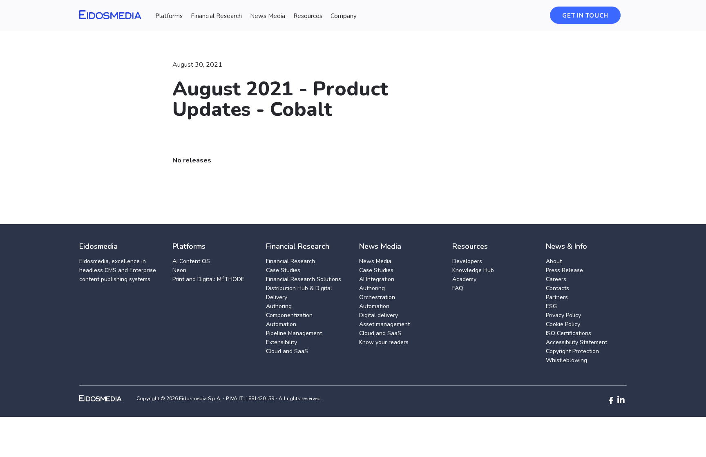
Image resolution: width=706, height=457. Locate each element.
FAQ (457, 288)
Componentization (289, 315)
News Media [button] (267, 16)
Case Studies (283, 270)
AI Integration (376, 279)
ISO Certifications (568, 333)
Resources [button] (307, 16)
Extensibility (281, 342)
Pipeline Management (294, 333)
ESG (551, 306)
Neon (179, 270)
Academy (464, 279)
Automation (281, 324)
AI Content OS (191, 261)
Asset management (384, 324)
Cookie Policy (563, 324)
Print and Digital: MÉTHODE (208, 279)
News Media (375, 261)
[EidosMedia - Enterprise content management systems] (107, 398)
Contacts (557, 288)
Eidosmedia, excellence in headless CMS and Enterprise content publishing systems (117, 270)
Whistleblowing (566, 360)
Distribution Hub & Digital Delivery (299, 292)
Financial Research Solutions (303, 279)
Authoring (279, 306)
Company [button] (344, 16)
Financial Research (290, 261)
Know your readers (384, 342)
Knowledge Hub (473, 270)
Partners (557, 297)
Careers (556, 279)
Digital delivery (378, 315)
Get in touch (585, 15)
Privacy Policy (563, 315)
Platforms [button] (169, 16)
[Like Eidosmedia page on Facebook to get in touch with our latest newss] (611, 400)
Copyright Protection (572, 351)
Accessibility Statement (576, 342)
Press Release (564, 270)
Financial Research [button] (216, 16)
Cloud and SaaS (287, 351)
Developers (467, 261)
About (554, 261)
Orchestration (377, 297)
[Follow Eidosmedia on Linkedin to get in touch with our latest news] (621, 400)
